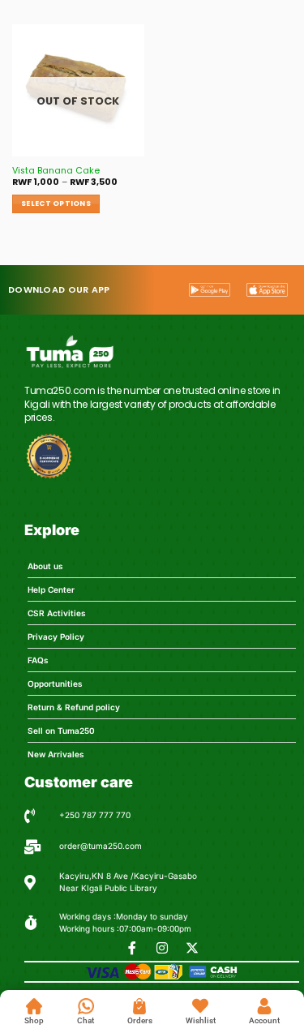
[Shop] (34, 1006)
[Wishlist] (200, 1006)
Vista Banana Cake (56, 171)
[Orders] (139, 1006)
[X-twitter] (192, 948)
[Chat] (86, 1006)
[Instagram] (162, 948)
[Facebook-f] (132, 948)
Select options (56, 203)
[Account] (264, 1006)
